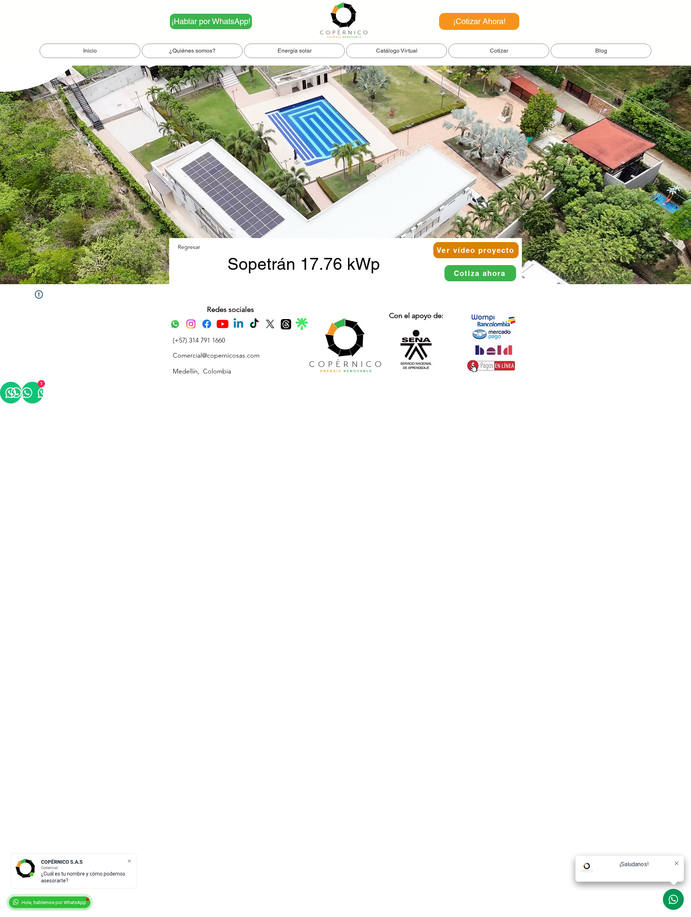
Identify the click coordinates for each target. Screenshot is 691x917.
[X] (270, 324)
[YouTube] (223, 324)
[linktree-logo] (302, 324)
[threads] (286, 324)
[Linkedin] (238, 324)
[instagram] (191, 324)
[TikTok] (254, 324)
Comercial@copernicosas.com (216, 355)
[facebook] (207, 324)
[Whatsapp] (175, 324)
